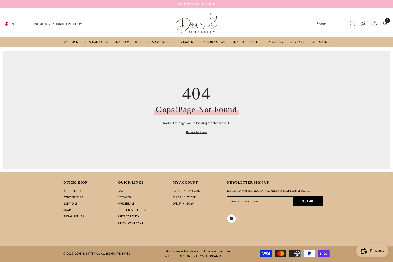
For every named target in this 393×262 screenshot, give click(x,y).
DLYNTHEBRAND (208, 256)
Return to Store (196, 132)
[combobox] (332, 23)
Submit (308, 201)
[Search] (336, 23)
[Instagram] (231, 218)
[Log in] (364, 24)
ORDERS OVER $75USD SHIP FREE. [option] (196, 4)
